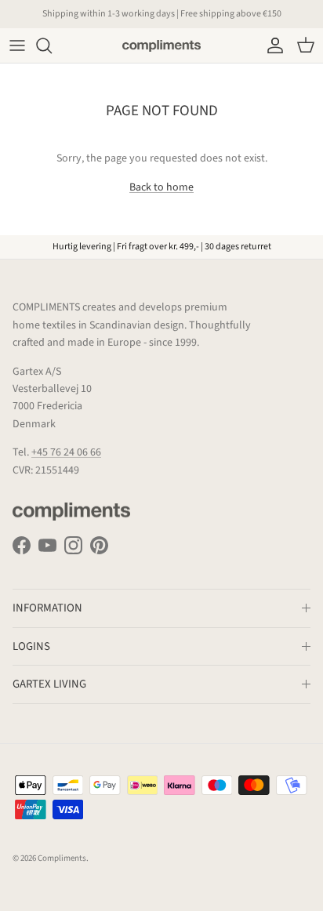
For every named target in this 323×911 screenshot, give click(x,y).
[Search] (51, 45)
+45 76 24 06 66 (66, 452)
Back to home (161, 187)
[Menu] (17, 45)
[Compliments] (161, 45)
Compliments (62, 858)
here (242, 20)
